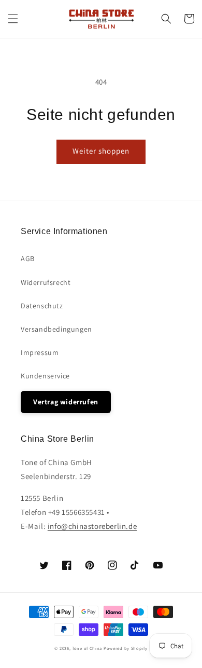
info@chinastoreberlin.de (92, 526)
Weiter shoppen (101, 151)
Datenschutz (42, 305)
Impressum (40, 352)
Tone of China (87, 648)
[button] (13, 18)
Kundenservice (45, 375)
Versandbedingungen (56, 329)
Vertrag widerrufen (65, 401)
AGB (28, 258)
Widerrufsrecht (45, 282)
